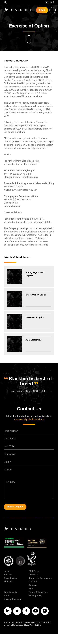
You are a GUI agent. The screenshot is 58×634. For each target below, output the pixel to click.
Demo (42, 10)
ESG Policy (34, 571)
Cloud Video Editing (32, 625)
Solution (8, 574)
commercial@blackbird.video (29, 419)
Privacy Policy (36, 595)
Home (6, 571)
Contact (33, 581)
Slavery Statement (12, 599)
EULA (6, 595)
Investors (33, 574)
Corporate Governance (40, 578)
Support (33, 585)
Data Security (10, 592)
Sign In (48, 2)
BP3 (31, 588)
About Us (8, 581)
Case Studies (10, 578)
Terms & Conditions (38, 592)
